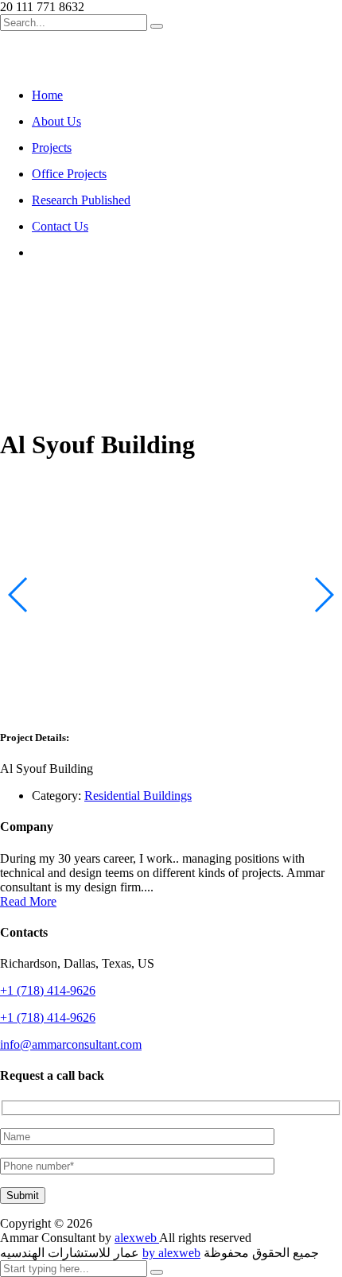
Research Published (81, 200)
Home (47, 95)
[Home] (38, 309)
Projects (52, 147)
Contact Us (60, 226)
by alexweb (171, 1253)
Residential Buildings (138, 795)
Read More (28, 901)
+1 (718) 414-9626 (47, 990)
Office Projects (69, 173)
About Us (56, 121)
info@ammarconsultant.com (71, 1044)
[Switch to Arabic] (39, 252)
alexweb (137, 1237)
